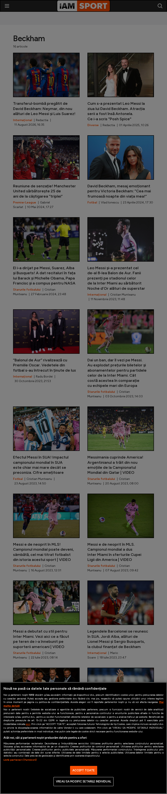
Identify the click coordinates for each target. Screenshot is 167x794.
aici (28, 724)
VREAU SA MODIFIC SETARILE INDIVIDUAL (83, 781)
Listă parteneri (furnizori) (20, 759)
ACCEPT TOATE (83, 770)
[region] (83, 738)
